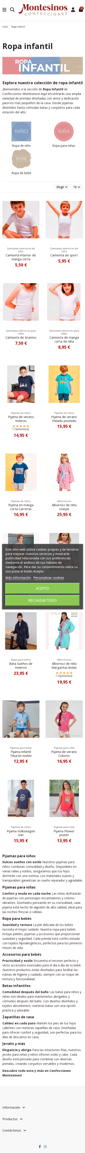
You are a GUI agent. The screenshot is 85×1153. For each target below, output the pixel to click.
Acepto (42, 588)
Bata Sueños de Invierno (20, 665)
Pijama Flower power (64, 833)
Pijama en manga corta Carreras (21, 507)
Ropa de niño (21, 145)
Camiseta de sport (64, 255)
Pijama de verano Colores (64, 753)
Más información (18, 577)
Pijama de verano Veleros (21, 419)
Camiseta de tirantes (20, 337)
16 (75, 187)
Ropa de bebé (21, 173)
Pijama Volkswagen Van (21, 833)
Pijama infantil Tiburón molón (21, 753)
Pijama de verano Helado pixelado (64, 419)
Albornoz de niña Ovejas (64, 507)
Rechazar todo (42, 600)
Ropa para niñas (63, 145)
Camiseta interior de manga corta (21, 257)
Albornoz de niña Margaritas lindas (64, 665)
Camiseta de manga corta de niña (64, 339)
